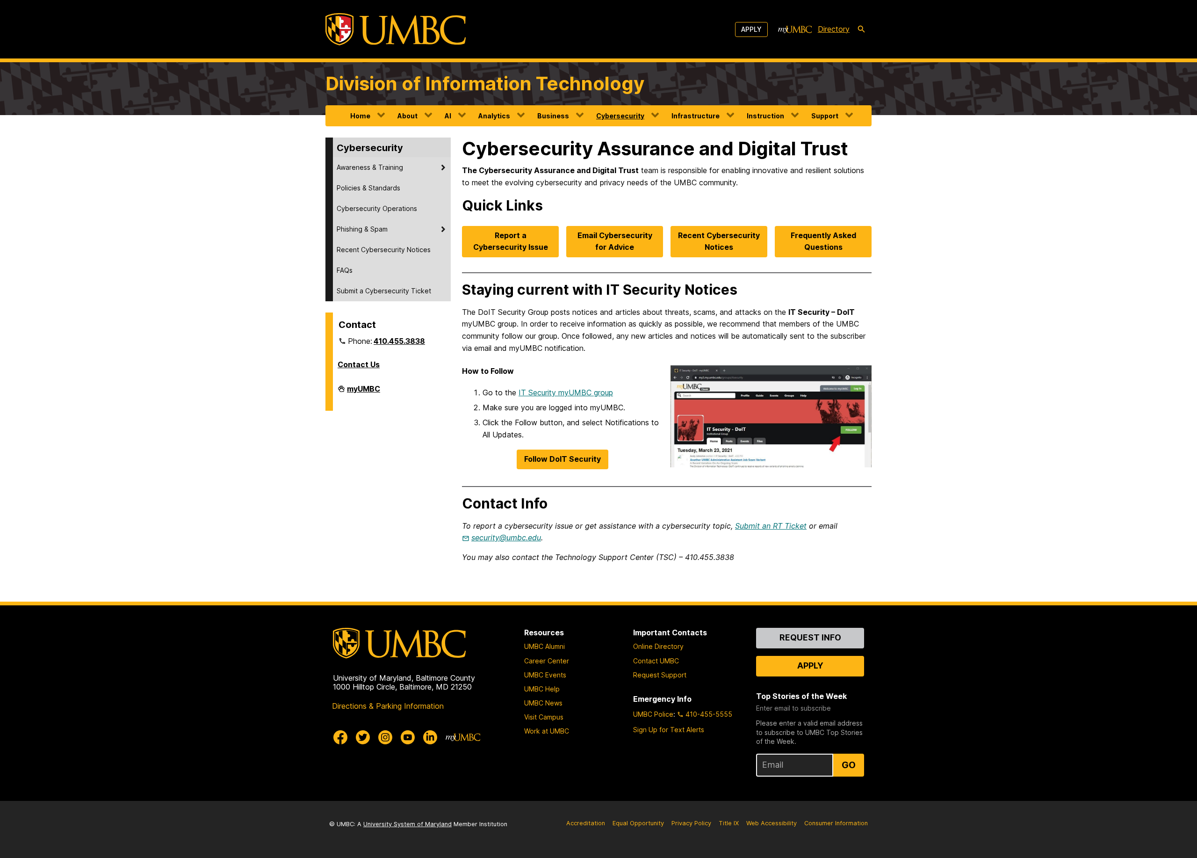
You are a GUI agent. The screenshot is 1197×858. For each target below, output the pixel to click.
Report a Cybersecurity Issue (510, 241)
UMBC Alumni (544, 646)
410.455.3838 (399, 341)
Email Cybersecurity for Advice (614, 241)
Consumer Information (836, 823)
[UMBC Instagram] (385, 737)
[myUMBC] (795, 29)
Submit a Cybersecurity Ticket (384, 291)
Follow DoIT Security (562, 459)
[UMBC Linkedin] (430, 737)
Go (849, 765)
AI (448, 116)
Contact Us (359, 364)
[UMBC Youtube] (407, 737)
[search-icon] (861, 29)
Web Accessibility (771, 823)
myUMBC (363, 392)
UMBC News (543, 703)
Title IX (729, 823)
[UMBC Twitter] (363, 737)
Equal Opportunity (638, 823)
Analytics (494, 116)
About (407, 116)
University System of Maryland (407, 824)
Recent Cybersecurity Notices (384, 250)
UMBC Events (545, 675)
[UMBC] (395, 29)
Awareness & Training (370, 167)
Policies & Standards (368, 188)
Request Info (810, 637)
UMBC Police (653, 714)
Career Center (546, 661)
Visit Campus (543, 717)
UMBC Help (542, 689)
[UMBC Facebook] (340, 737)
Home (360, 116)
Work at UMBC (546, 731)
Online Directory (658, 646)
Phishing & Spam (362, 229)
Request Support (659, 675)
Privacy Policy (691, 823)
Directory (833, 29)
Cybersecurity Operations (377, 208)
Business (553, 116)
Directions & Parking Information (388, 706)
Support (824, 116)
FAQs (345, 270)
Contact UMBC (656, 661)
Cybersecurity (620, 116)
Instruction (765, 116)
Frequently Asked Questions (823, 241)
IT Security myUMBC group (566, 392)
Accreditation (585, 823)
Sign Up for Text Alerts (668, 730)
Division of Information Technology (484, 83)
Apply (751, 29)
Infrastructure (695, 116)
